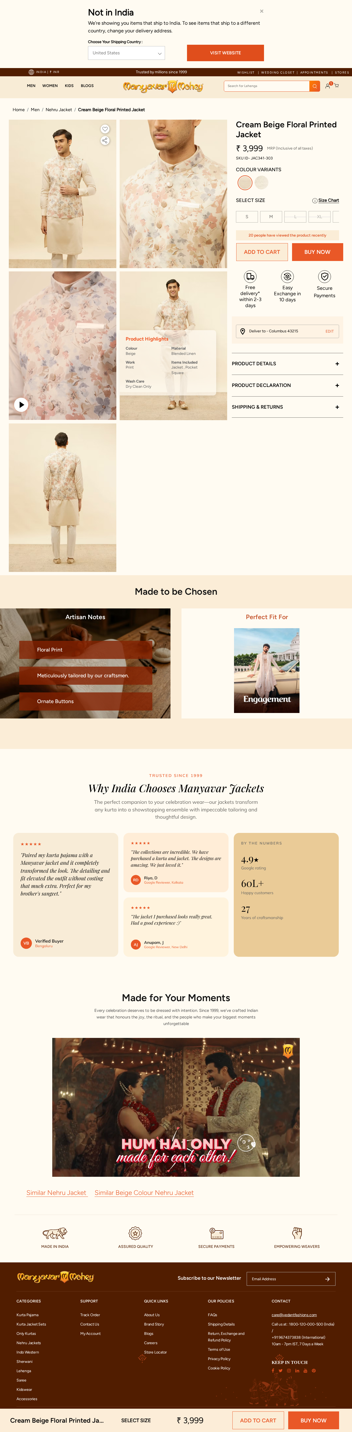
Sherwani (24, 1361)
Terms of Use (219, 1349)
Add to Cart (262, 252)
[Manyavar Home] (163, 87)
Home (19, 109)
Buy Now (317, 252)
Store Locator (155, 1352)
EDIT (330, 331)
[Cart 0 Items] (336, 85)
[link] (87, 86)
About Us (152, 1315)
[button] (31, 86)
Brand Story (154, 1324)
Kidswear (24, 1389)
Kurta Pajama (27, 1315)
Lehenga (23, 1371)
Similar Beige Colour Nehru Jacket (144, 1193)
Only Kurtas (26, 1333)
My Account (90, 1333)
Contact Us (89, 1324)
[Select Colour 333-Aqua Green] (262, 184)
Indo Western (27, 1352)
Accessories (26, 1399)
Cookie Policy (219, 1368)
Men (35, 109)
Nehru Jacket (59, 109)
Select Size (250, 200)
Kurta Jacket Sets (31, 1324)
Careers (151, 1343)
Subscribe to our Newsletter (209, 1278)
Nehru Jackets (28, 1343)
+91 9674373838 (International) (298, 1337)
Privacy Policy (219, 1359)
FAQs (212, 1315)
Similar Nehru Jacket (57, 1193)
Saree (21, 1380)
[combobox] (272, 86)
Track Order (90, 1315)
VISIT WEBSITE (225, 52)
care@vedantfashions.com (294, 1315)
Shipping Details (221, 1324)
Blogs (148, 1333)
